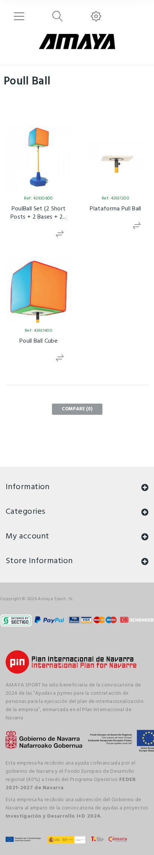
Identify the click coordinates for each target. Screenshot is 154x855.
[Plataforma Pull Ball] (115, 158)
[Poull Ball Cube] (38, 290)
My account (27, 536)
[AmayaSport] (77, 41)
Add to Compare (60, 234)
